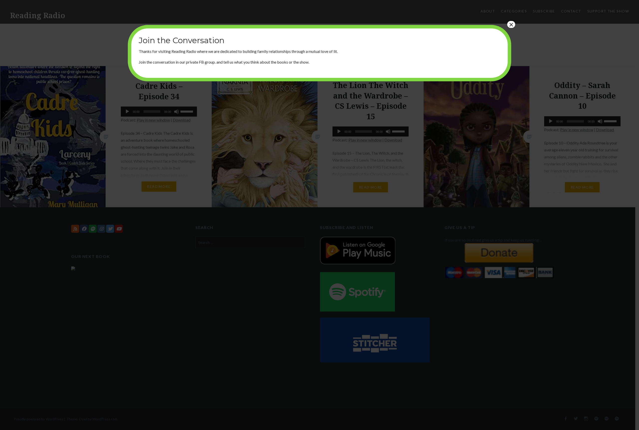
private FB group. (201, 62)
